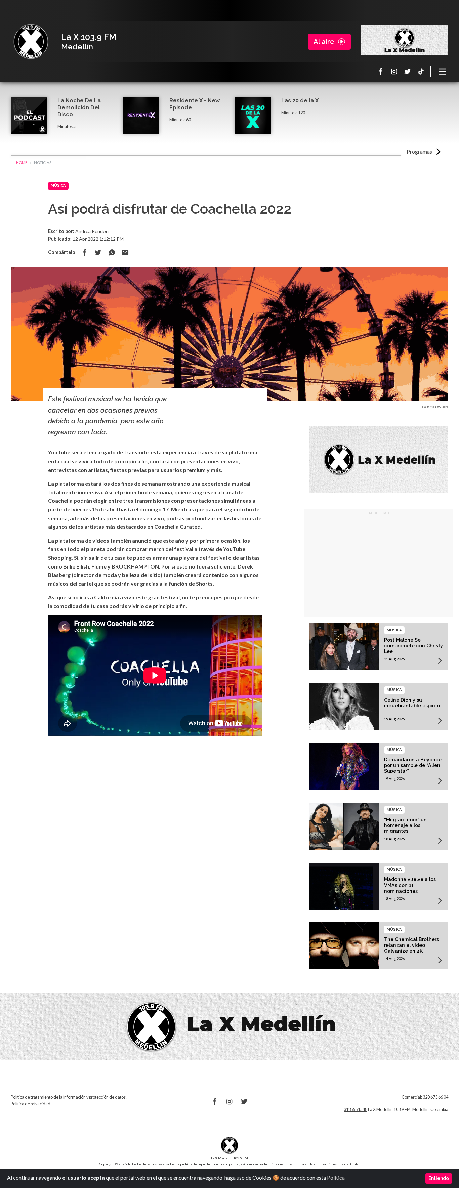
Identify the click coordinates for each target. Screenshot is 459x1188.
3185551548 (355, 1109)
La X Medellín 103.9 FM (31, 41)
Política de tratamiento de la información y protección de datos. (69, 1097)
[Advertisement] (378, 567)
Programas (419, 151)
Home (21, 162)
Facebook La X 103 (381, 71)
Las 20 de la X (300, 100)
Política (336, 1177)
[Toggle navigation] (442, 71)
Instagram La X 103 (394, 71)
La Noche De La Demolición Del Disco (79, 107)
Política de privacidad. (31, 1103)
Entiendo (438, 1178)
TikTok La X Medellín (421, 71)
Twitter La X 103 (408, 71)
